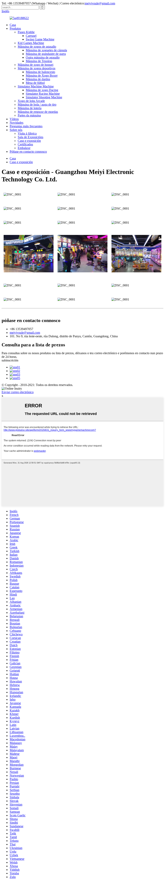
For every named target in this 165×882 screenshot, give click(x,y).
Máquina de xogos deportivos (36, 68)
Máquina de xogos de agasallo (37, 46)
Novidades (16, 122)
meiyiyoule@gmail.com (100, 3)
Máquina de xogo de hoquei (35, 64)
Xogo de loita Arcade (31, 101)
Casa (13, 25)
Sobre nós (16, 130)
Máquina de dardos (38, 79)
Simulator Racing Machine (43, 93)
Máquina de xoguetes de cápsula (46, 50)
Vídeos (14, 119)
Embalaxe (24, 148)
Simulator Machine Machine (36, 86)
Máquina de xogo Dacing (42, 90)
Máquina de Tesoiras (39, 61)
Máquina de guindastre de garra (46, 54)
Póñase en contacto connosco (28, 151)
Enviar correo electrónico (18, 392)
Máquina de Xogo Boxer (42, 75)
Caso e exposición (29, 140)
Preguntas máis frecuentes (26, 126)
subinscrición (10, 360)
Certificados (25, 144)
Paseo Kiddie (26, 32)
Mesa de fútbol (35, 82)
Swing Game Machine (40, 39)
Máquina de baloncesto (40, 72)
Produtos (15, 28)
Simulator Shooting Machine (44, 97)
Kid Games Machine (31, 43)
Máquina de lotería (29, 108)
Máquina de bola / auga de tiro (37, 104)
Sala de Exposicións (30, 137)
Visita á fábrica (27, 133)
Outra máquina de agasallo (43, 57)
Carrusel (31, 35)
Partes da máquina (29, 115)
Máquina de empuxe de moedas (38, 111)
